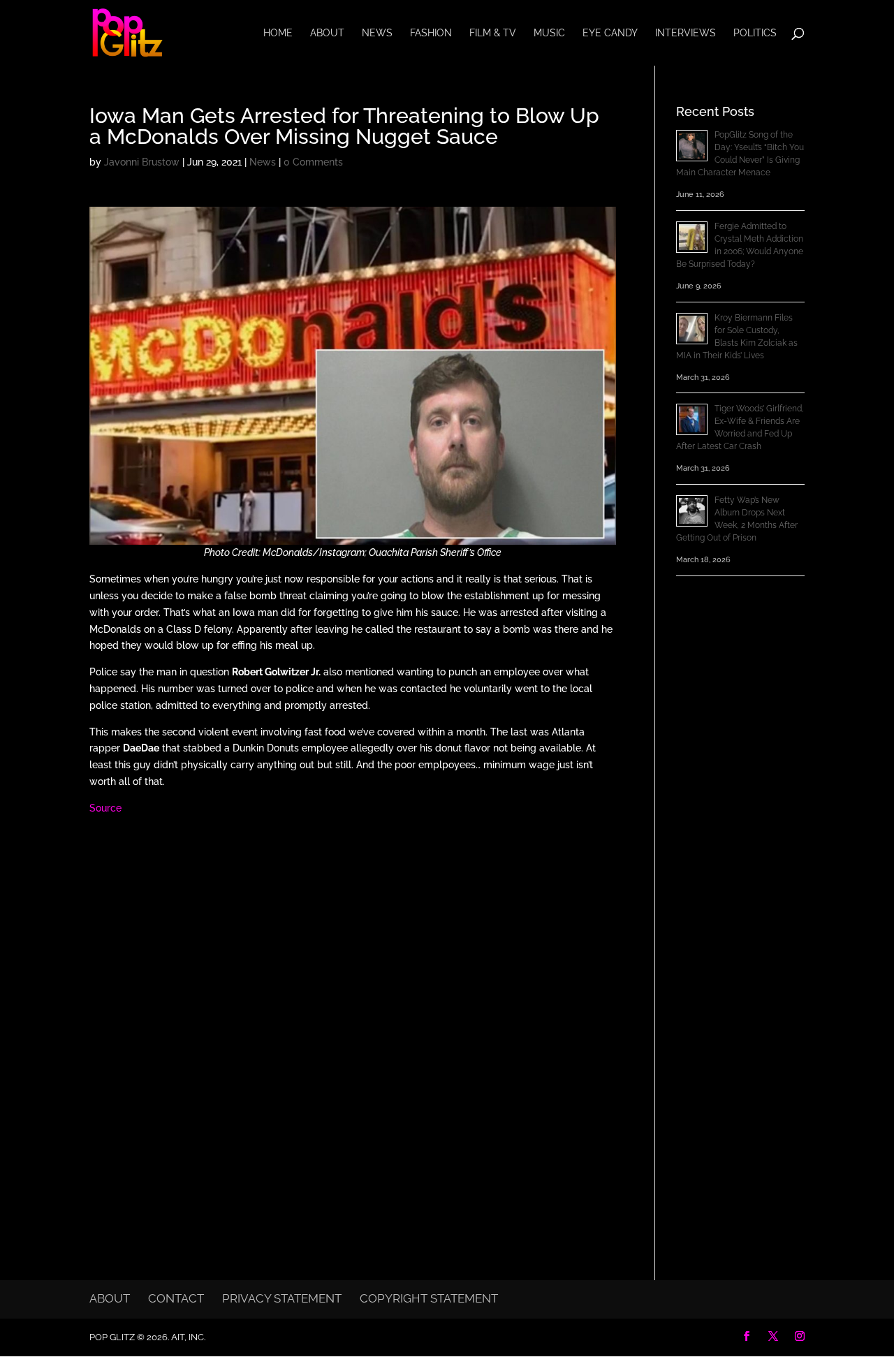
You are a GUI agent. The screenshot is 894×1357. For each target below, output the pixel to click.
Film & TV (492, 33)
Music (549, 33)
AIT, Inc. (187, 1337)
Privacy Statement (282, 1298)
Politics (755, 33)
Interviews (685, 33)
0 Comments (313, 162)
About (327, 33)
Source (105, 808)
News (377, 33)
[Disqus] (352, 1007)
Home (278, 33)
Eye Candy (610, 33)
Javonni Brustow (141, 162)
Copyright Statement (429, 1298)
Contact (176, 1298)
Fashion (431, 33)
